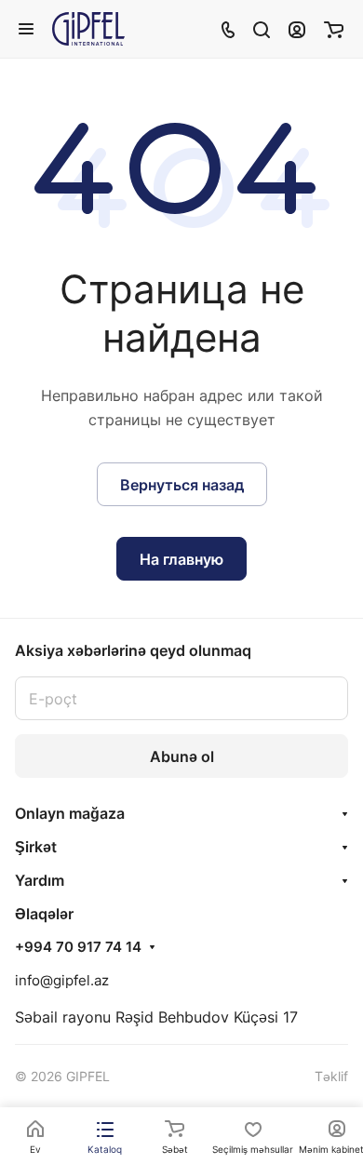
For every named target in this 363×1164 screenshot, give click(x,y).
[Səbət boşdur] (333, 29)
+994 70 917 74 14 (78, 947)
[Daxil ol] (297, 29)
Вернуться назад (182, 484)
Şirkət (36, 846)
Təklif (331, 1076)
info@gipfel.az (62, 980)
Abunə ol (182, 756)
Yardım (39, 880)
